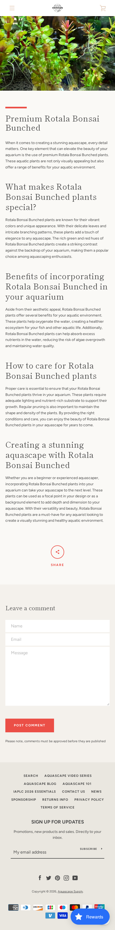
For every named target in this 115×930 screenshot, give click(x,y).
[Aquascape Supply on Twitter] (48, 877)
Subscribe (88, 849)
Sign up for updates (57, 822)
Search (31, 776)
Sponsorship (23, 800)
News (96, 791)
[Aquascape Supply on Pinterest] (57, 877)
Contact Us (73, 791)
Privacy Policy (89, 800)
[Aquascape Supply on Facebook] (40, 877)
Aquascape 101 (77, 784)
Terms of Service (58, 807)
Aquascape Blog (40, 784)
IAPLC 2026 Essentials (34, 791)
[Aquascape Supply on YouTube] (75, 877)
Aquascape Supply (70, 891)
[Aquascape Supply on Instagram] (66, 877)
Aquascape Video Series (68, 776)
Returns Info (55, 800)
